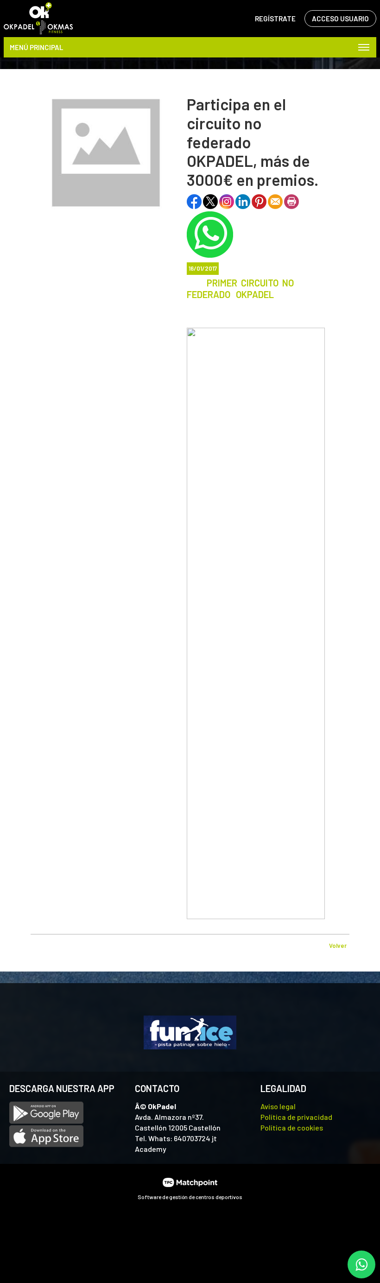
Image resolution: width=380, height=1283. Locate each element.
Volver (338, 945)
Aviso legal (278, 1106)
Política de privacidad (296, 1116)
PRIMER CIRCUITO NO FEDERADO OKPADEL (240, 288)
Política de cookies (291, 1127)
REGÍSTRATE (275, 18)
